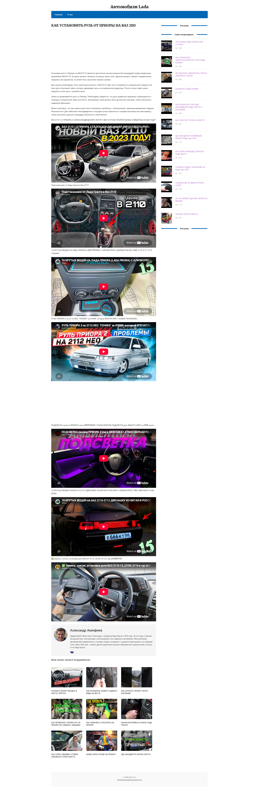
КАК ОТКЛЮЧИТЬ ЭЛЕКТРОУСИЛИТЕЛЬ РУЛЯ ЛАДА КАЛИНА (190, 60)
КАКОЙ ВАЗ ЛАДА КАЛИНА (186, 88)
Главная (58, 14)
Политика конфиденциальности (129, 779)
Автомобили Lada (129, 6)
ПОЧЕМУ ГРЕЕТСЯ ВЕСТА (186, 214)
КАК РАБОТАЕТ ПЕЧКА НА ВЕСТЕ (190, 120)
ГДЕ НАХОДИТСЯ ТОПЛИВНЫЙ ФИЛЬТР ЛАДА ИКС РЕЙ (188, 137)
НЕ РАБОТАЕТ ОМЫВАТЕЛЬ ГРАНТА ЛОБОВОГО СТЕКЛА (191, 74)
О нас (70, 14)
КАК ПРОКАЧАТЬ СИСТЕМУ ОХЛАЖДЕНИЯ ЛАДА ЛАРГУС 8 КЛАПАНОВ (188, 107)
